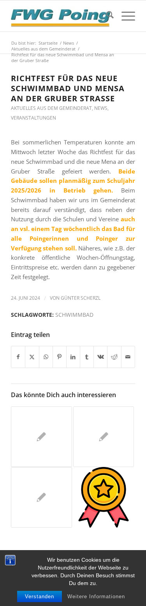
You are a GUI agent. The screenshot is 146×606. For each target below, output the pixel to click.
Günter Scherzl (80, 298)
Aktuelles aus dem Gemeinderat (51, 108)
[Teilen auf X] (32, 357)
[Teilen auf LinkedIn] (73, 357)
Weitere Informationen (96, 596)
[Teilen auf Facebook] (18, 357)
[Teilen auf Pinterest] (59, 357)
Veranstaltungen (33, 118)
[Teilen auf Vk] (100, 357)
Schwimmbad (74, 314)
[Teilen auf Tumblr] (86, 357)
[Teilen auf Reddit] (114, 357)
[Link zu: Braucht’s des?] (41, 436)
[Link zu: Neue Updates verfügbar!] (103, 497)
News (100, 108)
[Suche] (106, 15)
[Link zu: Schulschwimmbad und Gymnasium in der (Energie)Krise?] (41, 497)
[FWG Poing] (60, 15)
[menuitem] (106, 15)
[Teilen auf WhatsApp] (46, 357)
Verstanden (39, 596)
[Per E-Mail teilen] (128, 357)
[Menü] (124, 15)
